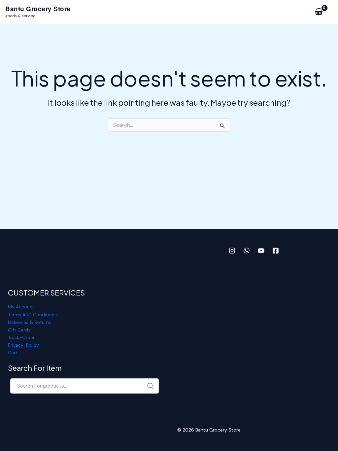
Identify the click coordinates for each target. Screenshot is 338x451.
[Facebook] (275, 250)
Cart (12, 353)
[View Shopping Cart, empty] (318, 11)
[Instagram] (232, 250)
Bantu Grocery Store (38, 8)
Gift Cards (19, 330)
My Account (21, 307)
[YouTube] (261, 250)
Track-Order (21, 337)
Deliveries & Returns (29, 322)
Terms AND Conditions (32, 315)
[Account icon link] (335, 12)
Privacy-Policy (23, 345)
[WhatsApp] (246, 250)
